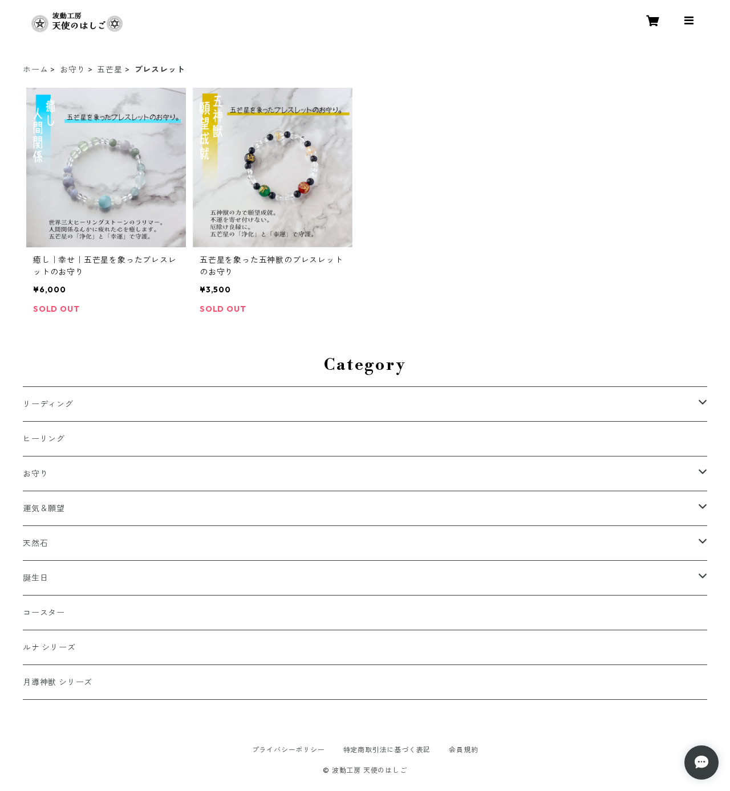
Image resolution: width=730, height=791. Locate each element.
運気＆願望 (44, 508)
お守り (72, 69)
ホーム (35, 69)
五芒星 (109, 69)
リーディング (48, 404)
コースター (44, 612)
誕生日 (35, 578)
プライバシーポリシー (288, 749)
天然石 (35, 543)
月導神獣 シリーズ (57, 682)
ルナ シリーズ (49, 647)
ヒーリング (44, 439)
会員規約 (463, 749)
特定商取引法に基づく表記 (387, 749)
